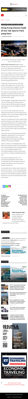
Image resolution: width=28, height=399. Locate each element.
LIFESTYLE (21, 24)
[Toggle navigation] (2, 15)
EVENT (9, 24)
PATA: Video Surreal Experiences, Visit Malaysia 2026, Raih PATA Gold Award (18, 294)
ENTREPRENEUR (4, 24)
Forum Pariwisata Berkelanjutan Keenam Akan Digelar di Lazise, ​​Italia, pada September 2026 (13, 276)
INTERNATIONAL (15, 24)
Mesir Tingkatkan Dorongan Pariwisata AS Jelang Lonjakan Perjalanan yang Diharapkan (17, 301)
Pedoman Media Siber (17, 397)
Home (2, 20)
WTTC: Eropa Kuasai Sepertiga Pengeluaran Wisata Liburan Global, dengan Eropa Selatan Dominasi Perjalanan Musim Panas (13, 287)
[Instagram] (9, 186)
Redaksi (9, 397)
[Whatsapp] (7, 186)
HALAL (2, 307)
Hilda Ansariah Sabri (7, 36)
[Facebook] (4, 186)
